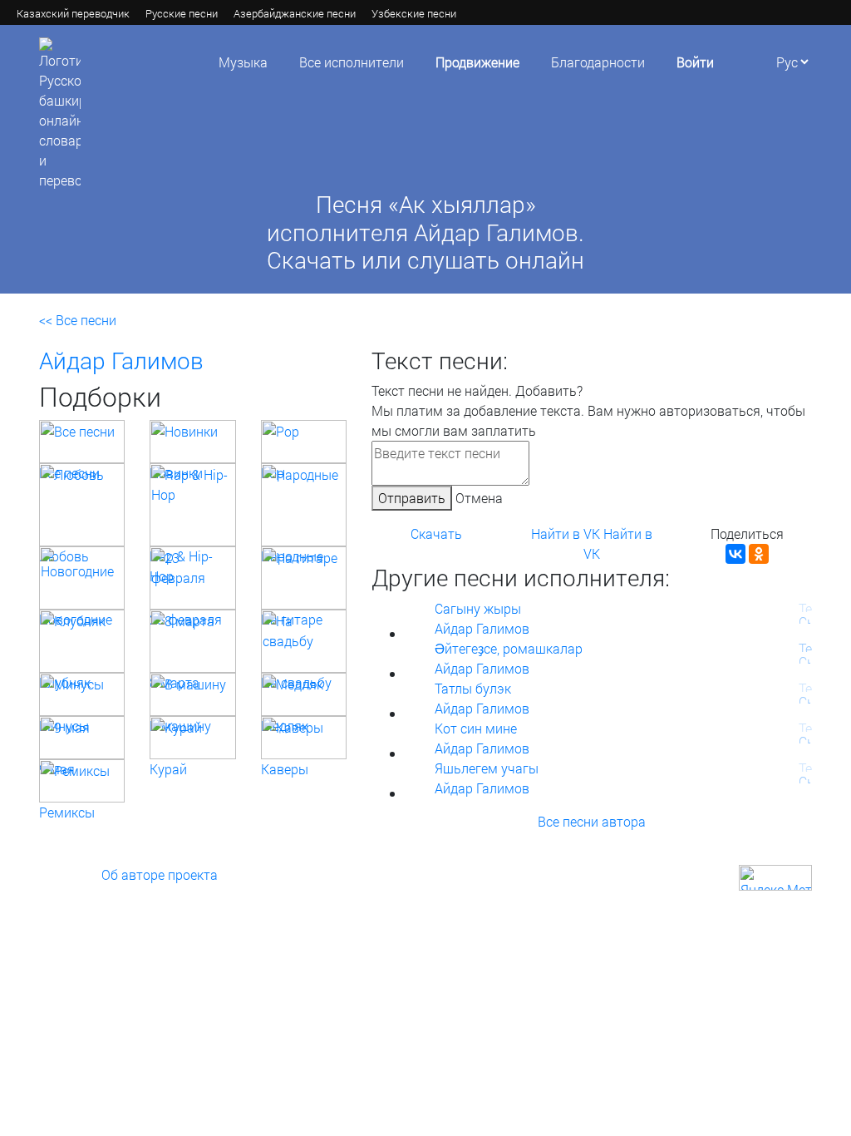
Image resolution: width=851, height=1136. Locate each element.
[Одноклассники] (759, 554)
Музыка (243, 62)
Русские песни (181, 13)
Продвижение (477, 62)
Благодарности (598, 62)
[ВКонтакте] (735, 554)
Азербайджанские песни (295, 13)
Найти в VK (565, 533)
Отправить (411, 497)
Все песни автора (592, 821)
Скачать (436, 533)
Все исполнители (351, 62)
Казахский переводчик (73, 13)
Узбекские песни (413, 13)
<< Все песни (77, 319)
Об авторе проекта (159, 874)
